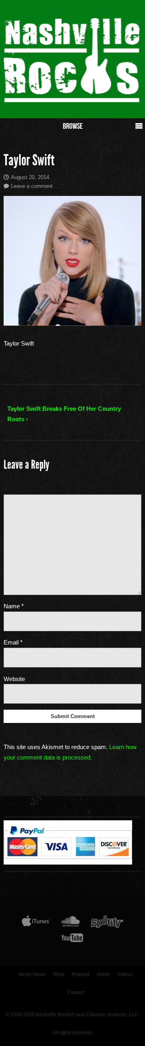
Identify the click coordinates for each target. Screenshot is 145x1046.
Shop (58, 974)
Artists (103, 974)
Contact (75, 992)
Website (14, 678)
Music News (32, 974)
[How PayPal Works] (68, 862)
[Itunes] (36, 923)
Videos (125, 974)
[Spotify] (107, 923)
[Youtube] (72, 939)
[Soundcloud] (70, 923)
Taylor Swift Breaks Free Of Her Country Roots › (64, 413)
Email (13, 642)
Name (14, 606)
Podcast (80, 974)
